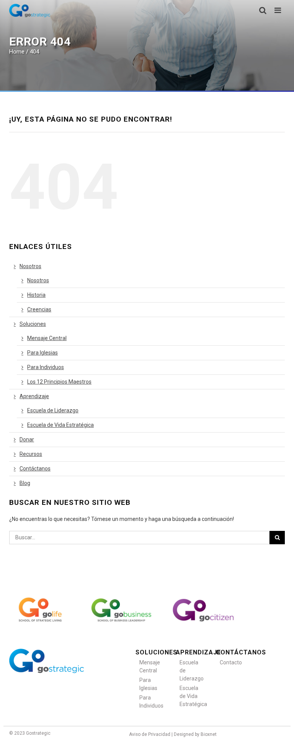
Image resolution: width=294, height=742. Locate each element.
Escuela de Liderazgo (52, 410)
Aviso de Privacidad (149, 734)
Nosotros (30, 266)
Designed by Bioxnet (195, 734)
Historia (36, 295)
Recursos (31, 454)
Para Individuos (45, 367)
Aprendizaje (34, 396)
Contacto (230, 662)
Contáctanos (35, 468)
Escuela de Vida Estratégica (60, 425)
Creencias (39, 309)
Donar (27, 439)
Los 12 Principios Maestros (59, 382)
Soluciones (33, 324)
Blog (25, 483)
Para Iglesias (42, 353)
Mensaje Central (47, 338)
